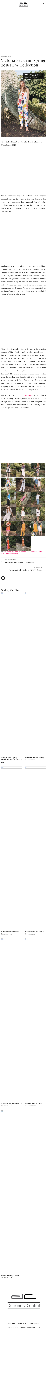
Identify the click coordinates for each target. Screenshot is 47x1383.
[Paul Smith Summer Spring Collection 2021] (35, 673)
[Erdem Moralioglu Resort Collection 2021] (11, 1191)
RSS (39, 1327)
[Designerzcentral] (23, 4)
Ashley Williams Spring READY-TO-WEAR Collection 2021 (11, 760)
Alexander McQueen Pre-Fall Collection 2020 (11, 1105)
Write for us (34, 1324)
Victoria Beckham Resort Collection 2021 (10, 933)
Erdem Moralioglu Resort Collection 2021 (10, 1277)
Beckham (28, 395)
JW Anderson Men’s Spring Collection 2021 (34, 933)
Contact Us (22, 1324)
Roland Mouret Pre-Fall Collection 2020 (33, 1105)
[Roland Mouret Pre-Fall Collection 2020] (35, 1019)
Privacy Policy (12, 1327)
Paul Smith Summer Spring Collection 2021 (34, 759)
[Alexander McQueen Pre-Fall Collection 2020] (11, 1019)
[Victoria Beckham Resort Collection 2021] (11, 847)
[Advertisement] (23, 32)
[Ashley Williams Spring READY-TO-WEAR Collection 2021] (11, 673)
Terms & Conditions (27, 1327)
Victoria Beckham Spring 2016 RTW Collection (23, 62)
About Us (11, 1324)
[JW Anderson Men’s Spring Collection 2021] (35, 847)
